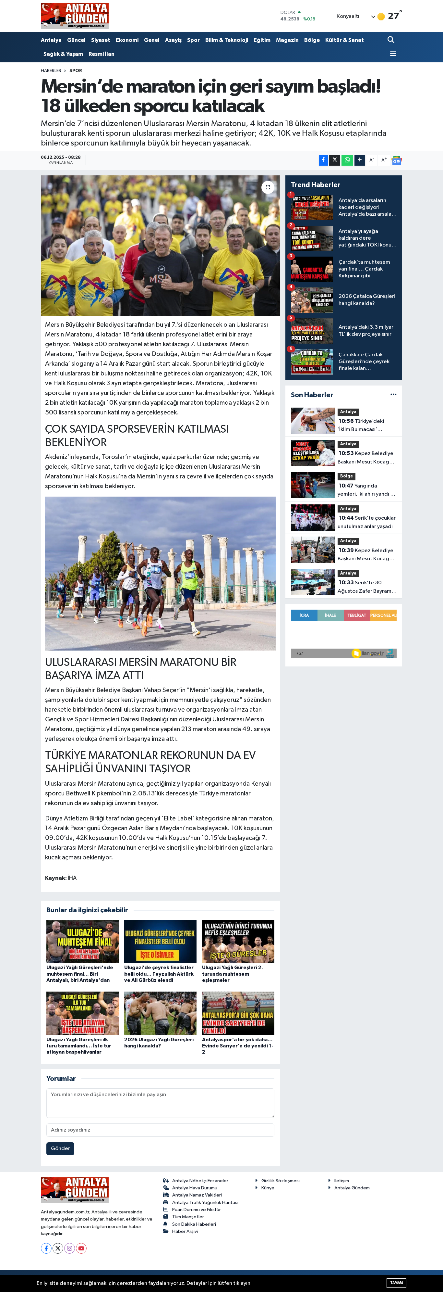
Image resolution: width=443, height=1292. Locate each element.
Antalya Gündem (352, 1187)
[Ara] (392, 40)
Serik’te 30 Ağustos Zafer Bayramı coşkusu (365, 587)
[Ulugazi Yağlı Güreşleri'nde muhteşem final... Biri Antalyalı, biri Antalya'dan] (82, 941)
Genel (152, 40)
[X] (58, 1248)
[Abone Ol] (396, 160)
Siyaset (100, 40)
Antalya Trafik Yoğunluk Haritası (205, 1202)
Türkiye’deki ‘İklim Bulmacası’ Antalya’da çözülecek (364, 426)
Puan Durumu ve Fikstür (196, 1209)
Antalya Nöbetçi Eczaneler (200, 1180)
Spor (193, 40)
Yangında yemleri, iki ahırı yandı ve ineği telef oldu (367, 491)
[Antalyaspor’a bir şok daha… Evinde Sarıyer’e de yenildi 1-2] (238, 1013)
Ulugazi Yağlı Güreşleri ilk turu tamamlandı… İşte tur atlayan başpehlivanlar (78, 1046)
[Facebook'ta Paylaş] (323, 160)
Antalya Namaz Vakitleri (197, 1195)
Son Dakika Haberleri (194, 1224)
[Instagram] (69, 1248)
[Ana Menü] (392, 54)
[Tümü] (393, 395)
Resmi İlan (101, 54)
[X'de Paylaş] (334, 160)
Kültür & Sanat (344, 40)
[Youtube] (81, 1248)
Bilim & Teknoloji (226, 40)
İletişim (341, 1180)
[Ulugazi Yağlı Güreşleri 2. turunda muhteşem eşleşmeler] (238, 941)
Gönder (60, 1148)
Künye (267, 1187)
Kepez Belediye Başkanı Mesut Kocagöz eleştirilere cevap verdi (366, 458)
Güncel (76, 40)
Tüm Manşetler (188, 1216)
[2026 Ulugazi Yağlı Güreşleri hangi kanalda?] (160, 1013)
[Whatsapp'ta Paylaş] (347, 160)
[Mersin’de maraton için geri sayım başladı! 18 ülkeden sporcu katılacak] (160, 245)
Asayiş (173, 40)
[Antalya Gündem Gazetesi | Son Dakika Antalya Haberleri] (75, 16)
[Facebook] (46, 1248)
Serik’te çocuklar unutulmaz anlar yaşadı (367, 522)
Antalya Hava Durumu (194, 1187)
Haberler (51, 71)
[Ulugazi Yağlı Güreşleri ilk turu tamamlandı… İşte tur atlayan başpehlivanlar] (82, 1013)
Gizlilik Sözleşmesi (280, 1180)
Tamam (396, 1283)
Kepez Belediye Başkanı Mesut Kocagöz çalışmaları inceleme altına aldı (366, 555)
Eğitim (262, 40)
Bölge (312, 40)
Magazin (287, 40)
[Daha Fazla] (359, 160)
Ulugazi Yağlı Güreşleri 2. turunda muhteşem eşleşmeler (232, 973)
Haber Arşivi (185, 1231)
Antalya (51, 40)
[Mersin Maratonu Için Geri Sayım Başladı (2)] (160, 573)
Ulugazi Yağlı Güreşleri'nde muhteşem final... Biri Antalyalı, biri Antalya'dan (79, 973)
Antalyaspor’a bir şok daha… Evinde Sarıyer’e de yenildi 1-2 (237, 1046)
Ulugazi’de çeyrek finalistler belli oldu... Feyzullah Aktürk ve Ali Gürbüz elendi (159, 973)
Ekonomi (127, 40)
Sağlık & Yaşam (63, 54)
